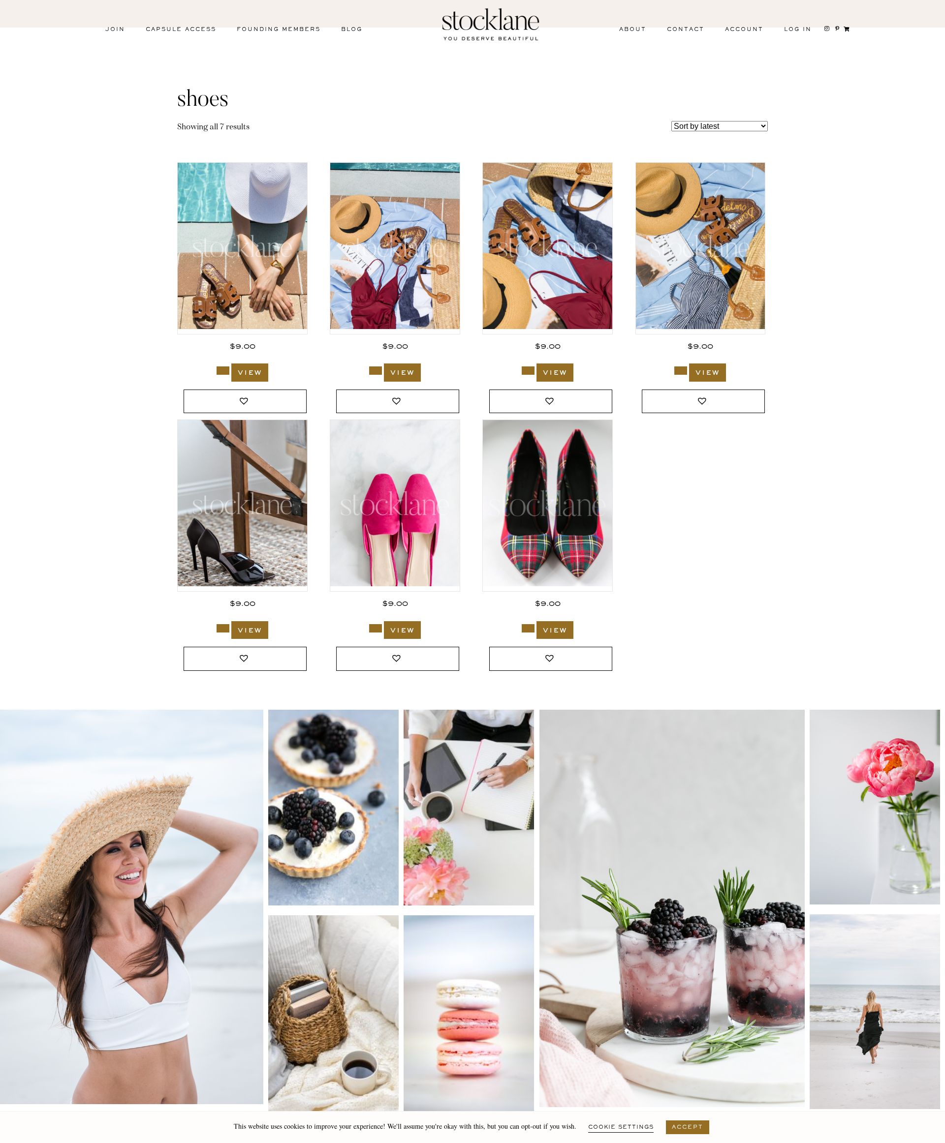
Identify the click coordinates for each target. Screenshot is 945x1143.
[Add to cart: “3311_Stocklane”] (223, 628)
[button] (245, 402)
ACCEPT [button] (687, 1127)
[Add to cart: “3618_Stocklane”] (528, 370)
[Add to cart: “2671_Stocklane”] (375, 628)
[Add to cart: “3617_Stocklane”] (680, 370)
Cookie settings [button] (621, 1127)
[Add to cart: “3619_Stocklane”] (375, 370)
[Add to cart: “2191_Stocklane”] (528, 628)
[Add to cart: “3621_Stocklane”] (223, 370)
